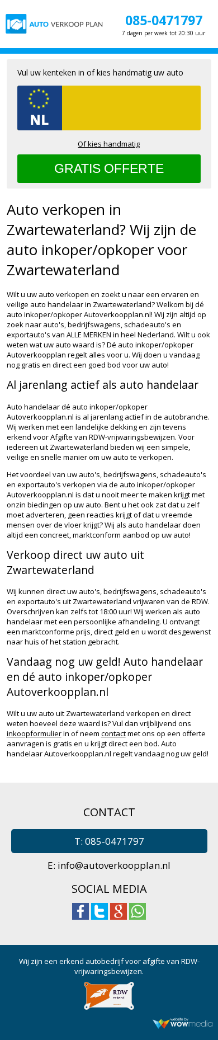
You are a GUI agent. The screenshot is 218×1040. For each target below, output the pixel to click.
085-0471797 (163, 20)
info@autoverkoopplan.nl (114, 865)
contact (113, 733)
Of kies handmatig (109, 144)
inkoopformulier (34, 733)
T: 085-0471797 (109, 841)
